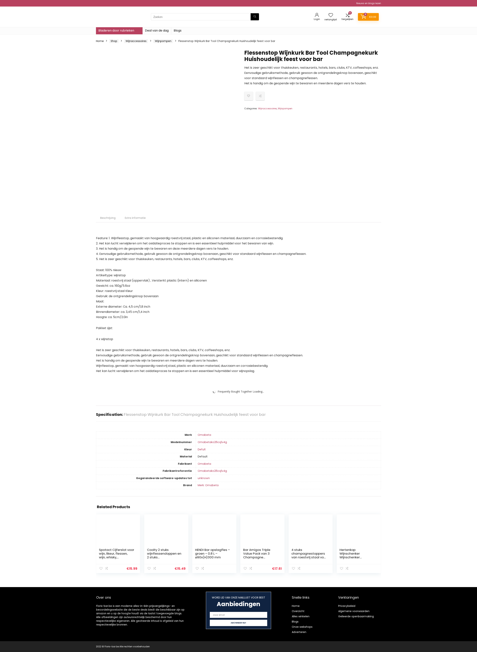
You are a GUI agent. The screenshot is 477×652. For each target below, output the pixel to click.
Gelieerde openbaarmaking (356, 616)
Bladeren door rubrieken (116, 30)
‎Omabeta (204, 435)
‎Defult (202, 449)
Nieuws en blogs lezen (368, 3)
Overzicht (298, 611)
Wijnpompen (163, 41)
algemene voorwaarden (353, 611)
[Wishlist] (330, 15)
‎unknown (204, 478)
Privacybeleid (346, 606)
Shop (114, 41)
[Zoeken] (255, 16)
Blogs (177, 30)
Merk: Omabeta (208, 485)
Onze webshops (302, 627)
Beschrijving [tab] (108, 218)
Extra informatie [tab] (135, 218)
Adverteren (299, 632)
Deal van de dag (157, 30)
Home (100, 41)
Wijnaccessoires (136, 41)
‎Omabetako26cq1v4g (212, 442)
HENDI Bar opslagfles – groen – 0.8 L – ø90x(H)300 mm (212, 553)
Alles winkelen (300, 616)
